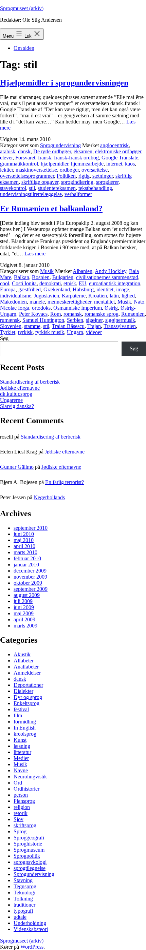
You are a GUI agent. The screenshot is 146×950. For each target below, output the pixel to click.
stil (32, 188)
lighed (128, 295)
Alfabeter (24, 660)
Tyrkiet (7, 332)
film (18, 715)
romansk (72, 314)
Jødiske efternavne (20, 388)
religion (22, 807)
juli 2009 (23, 601)
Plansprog (24, 801)
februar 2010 (27, 558)
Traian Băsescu (68, 326)
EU (82, 283)
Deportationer (28, 685)
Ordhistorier (26, 789)
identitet (104, 289)
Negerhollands (49, 497)
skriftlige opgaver (39, 182)
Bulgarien (62, 277)
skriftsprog (25, 825)
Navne (21, 770)
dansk (24, 151)
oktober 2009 (28, 583)
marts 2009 (25, 625)
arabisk (7, 151)
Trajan (94, 326)
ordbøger (69, 170)
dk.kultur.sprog (16, 394)
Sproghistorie (28, 844)
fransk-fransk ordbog (76, 157)
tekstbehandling (95, 188)
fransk (44, 157)
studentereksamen (57, 188)
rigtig (84, 176)
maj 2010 (24, 540)
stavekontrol (13, 188)
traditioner (24, 905)
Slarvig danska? (17, 406)
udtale (20, 917)
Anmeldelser (27, 673)
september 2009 (31, 589)
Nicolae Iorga (14, 308)
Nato (139, 302)
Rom (55, 314)
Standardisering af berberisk (30, 382)
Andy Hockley (110, 271)
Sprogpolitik (27, 856)
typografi (23, 911)
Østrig (111, 308)
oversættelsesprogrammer (27, 176)
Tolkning (23, 898)
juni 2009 (24, 607)
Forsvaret (25, 157)
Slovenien (10, 326)
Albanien (82, 271)
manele (37, 302)
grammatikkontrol (19, 164)
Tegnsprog (25, 886)
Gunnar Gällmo (17, 467)
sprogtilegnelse (29, 868)
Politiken (66, 176)
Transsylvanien (120, 326)
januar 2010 (26, 564)
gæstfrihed (29, 289)
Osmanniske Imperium (77, 308)
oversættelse (94, 170)
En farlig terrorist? (64, 482)
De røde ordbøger (52, 151)
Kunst (20, 740)
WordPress (31, 947)
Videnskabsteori (31, 929)
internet (114, 164)
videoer (94, 332)
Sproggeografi (29, 837)
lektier (6, 170)
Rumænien (133, 314)
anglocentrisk (114, 145)
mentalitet (104, 302)
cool (4, 283)
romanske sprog (101, 314)
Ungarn (75, 332)
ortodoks (41, 308)
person (21, 795)
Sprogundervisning (60, 145)
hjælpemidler (54, 164)
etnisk (69, 283)
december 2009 (30, 571)
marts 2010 (25, 552)
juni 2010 (24, 534)
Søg (4, 338)
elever (6, 157)
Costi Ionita (24, 283)
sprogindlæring (77, 182)
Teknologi (24, 892)
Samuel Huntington (43, 320)
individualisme (15, 295)
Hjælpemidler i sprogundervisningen (64, 82)
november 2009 (30, 577)
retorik (21, 813)
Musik (47, 271)
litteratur (22, 752)
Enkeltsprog (26, 703)
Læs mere (34, 253)
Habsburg (83, 289)
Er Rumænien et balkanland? (51, 208)
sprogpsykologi (30, 862)
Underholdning (30, 923)
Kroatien (97, 295)
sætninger (102, 176)
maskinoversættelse (36, 170)
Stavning (23, 880)
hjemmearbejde (87, 164)
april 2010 (24, 546)
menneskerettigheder (69, 302)
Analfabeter (26, 667)
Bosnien (41, 277)
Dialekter (23, 691)
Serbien (75, 320)
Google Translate (120, 157)
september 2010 (31, 528)
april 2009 (24, 619)
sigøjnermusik (120, 320)
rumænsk (10, 320)
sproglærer (107, 182)
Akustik (22, 654)
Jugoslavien (46, 295)
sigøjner (94, 320)
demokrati (50, 283)
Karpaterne (74, 295)
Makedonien (13, 302)
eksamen (83, 151)
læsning (22, 746)
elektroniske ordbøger (118, 151)
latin (114, 295)
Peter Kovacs (33, 314)
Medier (21, 758)
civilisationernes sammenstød (107, 277)
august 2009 (27, 595)
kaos (130, 164)
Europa (8, 289)
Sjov (18, 819)
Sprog (20, 831)
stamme (32, 326)
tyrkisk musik (49, 332)
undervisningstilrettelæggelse (31, 194)
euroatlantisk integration (114, 283)
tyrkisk (25, 332)
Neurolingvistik (30, 776)
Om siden (24, 48)
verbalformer (78, 194)
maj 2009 (24, 613)
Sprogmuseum (29, 850)
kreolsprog (25, 734)
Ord (18, 783)
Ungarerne (11, 400)
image (122, 289)
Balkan (21, 277)
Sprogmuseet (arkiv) (21, 8)
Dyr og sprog (28, 697)
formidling (25, 721)
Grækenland (56, 289)
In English (25, 728)
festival (21, 709)
